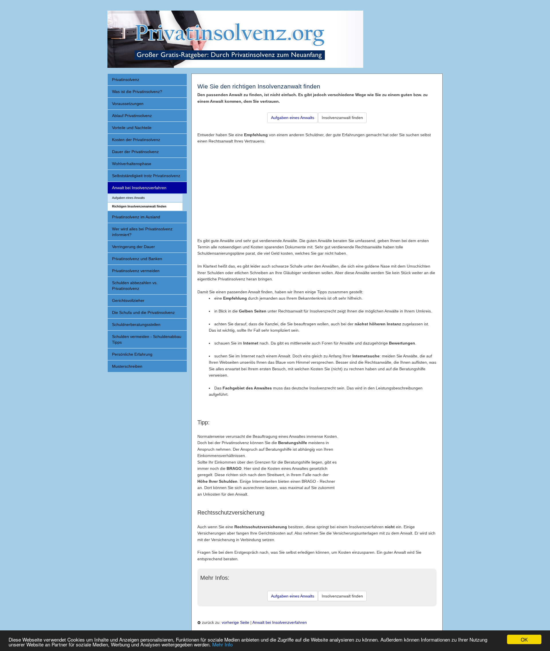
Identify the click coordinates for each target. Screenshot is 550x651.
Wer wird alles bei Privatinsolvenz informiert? (142, 232)
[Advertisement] (317, 185)
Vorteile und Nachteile (132, 127)
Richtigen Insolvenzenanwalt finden (139, 206)
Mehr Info (222, 644)
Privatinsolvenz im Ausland (136, 217)
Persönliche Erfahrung (132, 354)
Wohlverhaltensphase (131, 163)
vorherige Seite (235, 622)
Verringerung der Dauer (133, 246)
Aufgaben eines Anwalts (128, 197)
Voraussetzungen (128, 103)
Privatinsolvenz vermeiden (136, 270)
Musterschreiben (127, 366)
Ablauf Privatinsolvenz (132, 115)
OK (524, 639)
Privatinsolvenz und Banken (137, 258)
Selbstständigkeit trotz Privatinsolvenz (146, 175)
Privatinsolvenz (125, 79)
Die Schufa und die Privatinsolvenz (143, 312)
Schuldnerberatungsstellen (136, 324)
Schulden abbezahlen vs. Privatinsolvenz (135, 285)
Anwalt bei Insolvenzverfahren (139, 187)
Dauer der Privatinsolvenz (135, 151)
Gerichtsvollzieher (128, 300)
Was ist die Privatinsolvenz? (137, 91)
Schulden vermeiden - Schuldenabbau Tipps (146, 339)
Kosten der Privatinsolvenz (136, 139)
